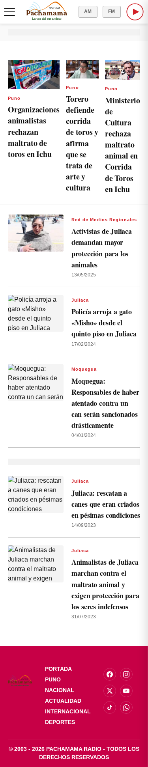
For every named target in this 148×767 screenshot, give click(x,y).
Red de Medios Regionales (104, 219)
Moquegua (84, 369)
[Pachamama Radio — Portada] (46, 11)
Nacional (59, 690)
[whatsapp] (126, 707)
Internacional (68, 711)
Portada (58, 669)
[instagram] (126, 674)
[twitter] (109, 691)
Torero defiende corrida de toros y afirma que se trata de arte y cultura (82, 143)
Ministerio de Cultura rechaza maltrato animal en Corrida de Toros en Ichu (122, 145)
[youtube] (126, 691)
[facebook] (109, 674)
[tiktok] (109, 707)
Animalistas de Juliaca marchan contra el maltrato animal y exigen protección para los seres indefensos (105, 584)
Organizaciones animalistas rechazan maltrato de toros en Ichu (34, 132)
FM (111, 11)
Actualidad (63, 701)
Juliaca (80, 300)
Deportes (60, 722)
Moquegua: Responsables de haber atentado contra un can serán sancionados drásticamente (105, 403)
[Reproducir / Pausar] (135, 12)
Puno (14, 98)
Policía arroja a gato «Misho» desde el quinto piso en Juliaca (104, 322)
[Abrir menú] (9, 12)
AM (88, 11)
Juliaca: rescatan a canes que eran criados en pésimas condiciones (105, 504)
